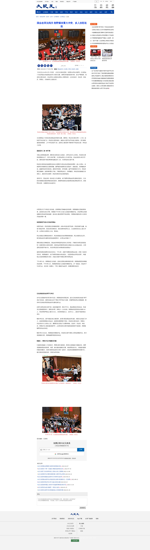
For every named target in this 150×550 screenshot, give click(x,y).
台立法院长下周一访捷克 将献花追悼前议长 (50, 469)
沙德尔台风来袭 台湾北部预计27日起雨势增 (104, 35)
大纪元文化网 (70, 526)
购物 (57, 1)
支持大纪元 (71, 518)
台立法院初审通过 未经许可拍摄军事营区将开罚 (52, 484)
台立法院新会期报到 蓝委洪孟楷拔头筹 (49, 466)
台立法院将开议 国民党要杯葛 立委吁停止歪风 (51, 474)
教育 (91, 12)
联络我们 (62, 1)
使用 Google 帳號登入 (63, 454)
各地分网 (42, 16)
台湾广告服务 (89, 518)
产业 (66, 12)
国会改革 (60, 69)
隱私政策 (74, 458)
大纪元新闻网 (40, 1)
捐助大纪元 (76, 538)
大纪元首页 (70, 523)
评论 (107, 7)
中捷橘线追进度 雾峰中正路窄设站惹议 (103, 32)
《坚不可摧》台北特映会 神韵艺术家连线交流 (105, 40)
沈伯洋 (73, 69)
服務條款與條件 (68, 458)
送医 (77, 69)
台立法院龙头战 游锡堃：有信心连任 (48, 487)
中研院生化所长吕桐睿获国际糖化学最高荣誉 (107, 58)
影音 (101, 7)
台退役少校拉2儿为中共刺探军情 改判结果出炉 (105, 29)
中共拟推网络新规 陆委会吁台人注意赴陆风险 (105, 43)
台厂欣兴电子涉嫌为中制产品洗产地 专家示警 (104, 70)
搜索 (111, 11)
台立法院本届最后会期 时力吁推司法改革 (50, 476)
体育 (106, 12)
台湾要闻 (45, 12)
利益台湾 (68, 1)
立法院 (65, 69)
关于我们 (47, 1)
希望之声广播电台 (70, 531)
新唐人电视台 (70, 528)
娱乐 (101, 12)
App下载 (79, 518)
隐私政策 (66, 538)
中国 (51, 12)
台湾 (51, 16)
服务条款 (62, 538)
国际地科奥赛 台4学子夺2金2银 (100, 88)
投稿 (97, 518)
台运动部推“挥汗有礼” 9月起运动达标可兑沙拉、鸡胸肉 (107, 27)
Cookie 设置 (75, 540)
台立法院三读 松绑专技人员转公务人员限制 (50, 471)
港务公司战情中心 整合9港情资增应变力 (103, 75)
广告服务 (75, 1)
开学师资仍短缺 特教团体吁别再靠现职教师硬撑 (105, 78)
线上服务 (81, 523)
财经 (61, 12)
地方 (76, 12)
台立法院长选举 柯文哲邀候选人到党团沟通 (50, 490)
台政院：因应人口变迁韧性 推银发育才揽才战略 (105, 85)
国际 (56, 12)
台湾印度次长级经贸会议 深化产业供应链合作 (104, 83)
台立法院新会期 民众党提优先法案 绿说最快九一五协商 (54, 479)
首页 (39, 12)
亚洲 (47, 16)
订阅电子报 (82, 528)
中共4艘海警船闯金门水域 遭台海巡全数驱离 (104, 80)
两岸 (71, 12)
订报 (52, 1)
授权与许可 (56, 538)
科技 (81, 12)
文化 (96, 12)
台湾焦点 (62, 16)
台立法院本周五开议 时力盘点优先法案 (49, 482)
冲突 (69, 69)
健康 (113, 7)
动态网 (70, 533)
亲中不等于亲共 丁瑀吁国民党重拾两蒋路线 (104, 73)
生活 (86, 12)
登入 (97, 1)
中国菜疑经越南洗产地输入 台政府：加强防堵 (105, 38)
